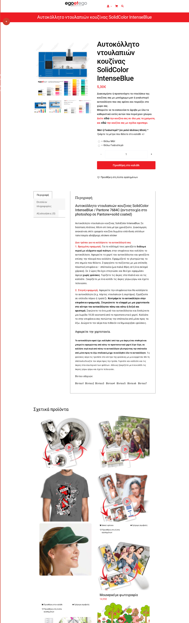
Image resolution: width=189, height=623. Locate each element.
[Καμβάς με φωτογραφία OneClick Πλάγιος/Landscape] (123, 441)
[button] (117, 177)
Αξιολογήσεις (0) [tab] (46, 213)
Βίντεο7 (142, 383)
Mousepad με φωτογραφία (119, 595)
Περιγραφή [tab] (43, 195)
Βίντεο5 (121, 383)
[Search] (122, 6)
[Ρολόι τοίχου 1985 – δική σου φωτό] (65, 441)
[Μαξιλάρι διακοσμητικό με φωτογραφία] (123, 495)
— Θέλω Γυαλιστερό (112, 145)
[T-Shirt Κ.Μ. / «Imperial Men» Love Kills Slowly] (65, 495)
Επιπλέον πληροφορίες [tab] (44, 204)
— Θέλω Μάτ (108, 141)
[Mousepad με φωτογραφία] (123, 564)
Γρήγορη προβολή (139, 525)
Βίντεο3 (99, 383)
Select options (107, 525)
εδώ (103, 122)
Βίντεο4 (110, 383)
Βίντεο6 (131, 383)
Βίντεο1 (79, 383)
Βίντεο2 (89, 383)
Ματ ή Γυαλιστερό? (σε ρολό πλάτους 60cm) (122, 130)
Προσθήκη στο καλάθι (126, 165)
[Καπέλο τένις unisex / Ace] (65, 549)
